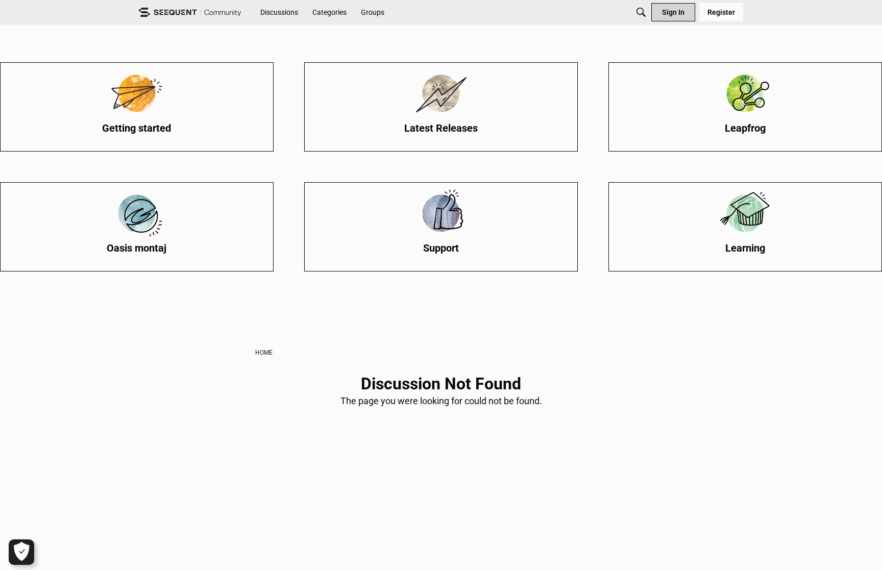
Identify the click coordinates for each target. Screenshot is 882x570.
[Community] (190, 12)
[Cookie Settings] (21, 552)
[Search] (641, 12)
